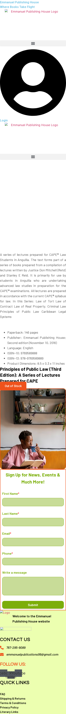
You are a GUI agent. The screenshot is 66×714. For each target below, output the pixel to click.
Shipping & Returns (12, 698)
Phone (7, 553)
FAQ (2, 694)
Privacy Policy (9, 707)
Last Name (10, 513)
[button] (33, 43)
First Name (10, 493)
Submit (33, 605)
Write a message (14, 572)
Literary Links (9, 711)
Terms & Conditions (13, 703)
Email (6, 533)
